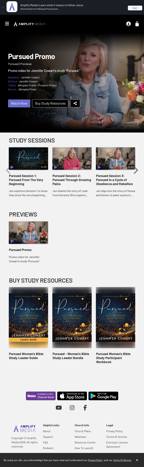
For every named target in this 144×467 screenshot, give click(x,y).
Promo (53, 85)
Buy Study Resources (50, 103)
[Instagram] (72, 407)
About (47, 431)
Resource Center (85, 442)
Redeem (48, 448)
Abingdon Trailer (27, 85)
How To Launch (84, 448)
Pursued (43, 85)
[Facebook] (85, 407)
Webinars (80, 436)
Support (48, 436)
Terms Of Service (116, 436)
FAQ (45, 442)
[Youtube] (58, 407)
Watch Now (19, 103)
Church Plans (83, 431)
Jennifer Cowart (30, 77)
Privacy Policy (114, 431)
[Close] (3, 7)
